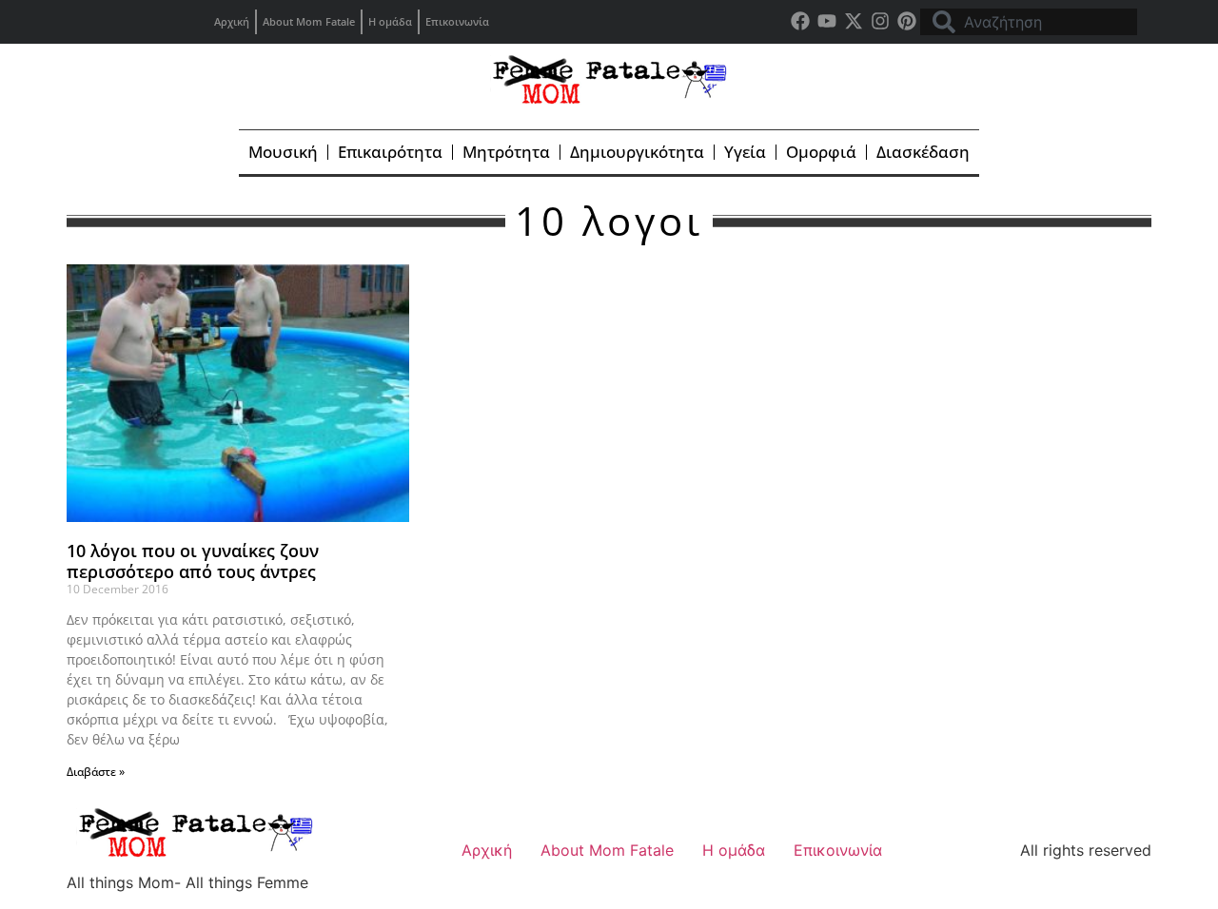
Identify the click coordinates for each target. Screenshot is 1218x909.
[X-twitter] (853, 21)
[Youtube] (827, 21)
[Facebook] (800, 21)
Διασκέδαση (923, 152)
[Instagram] (880, 21)
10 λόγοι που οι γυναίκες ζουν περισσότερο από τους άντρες (193, 561)
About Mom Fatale (309, 21)
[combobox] (1028, 22)
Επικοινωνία (457, 21)
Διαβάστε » (96, 772)
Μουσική (283, 152)
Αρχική (231, 21)
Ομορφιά (821, 152)
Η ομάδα (390, 21)
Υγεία (745, 152)
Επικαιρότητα (390, 152)
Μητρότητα (506, 152)
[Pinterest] (907, 21)
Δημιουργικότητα (637, 152)
